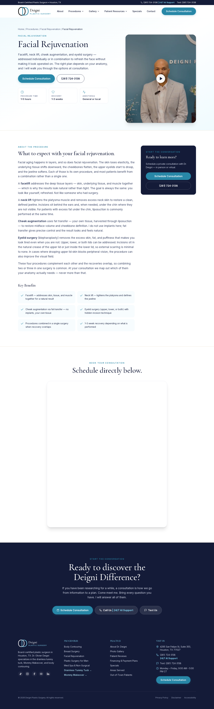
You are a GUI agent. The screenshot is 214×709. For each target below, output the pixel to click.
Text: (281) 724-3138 (186, 2)
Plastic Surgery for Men (76, 660)
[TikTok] (20, 673)
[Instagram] (27, 673)
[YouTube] (41, 673)
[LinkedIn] (48, 673)
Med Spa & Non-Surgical (77, 665)
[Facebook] (34, 673)
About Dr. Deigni (118, 646)
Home (21, 29)
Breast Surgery (72, 651)
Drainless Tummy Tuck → (78, 670)
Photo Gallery (117, 651)
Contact (151, 11)
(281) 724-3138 (70, 78)
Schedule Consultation (179, 11)
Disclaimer (176, 697)
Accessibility (190, 697)
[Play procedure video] (160, 79)
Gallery (93, 11)
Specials (137, 11)
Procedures (74, 11)
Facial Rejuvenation (50, 29)
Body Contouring (73, 646)
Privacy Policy (161, 697)
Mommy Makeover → (75, 675)
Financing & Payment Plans (124, 660)
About (60, 11)
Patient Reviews (118, 656)
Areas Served (117, 670)
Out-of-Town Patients (121, 675)
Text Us (152, 610)
